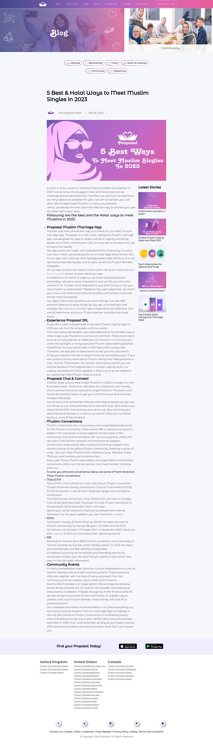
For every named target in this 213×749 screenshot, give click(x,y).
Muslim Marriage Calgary (120, 672)
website (118, 514)
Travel (114, 63)
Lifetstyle (74, 63)
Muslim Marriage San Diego (87, 682)
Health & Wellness (136, 63)
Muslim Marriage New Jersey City (89, 666)
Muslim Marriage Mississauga (122, 669)
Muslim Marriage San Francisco (88, 692)
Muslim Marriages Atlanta (86, 676)
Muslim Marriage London (52, 672)
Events (97, 4)
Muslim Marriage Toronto (119, 679)
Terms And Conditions (151, 732)
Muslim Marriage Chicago (86, 708)
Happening (119, 71)
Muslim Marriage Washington (88, 685)
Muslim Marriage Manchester (54, 669)
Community (98, 71)
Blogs (86, 4)
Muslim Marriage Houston (86, 698)
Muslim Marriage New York (87, 695)
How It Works (72, 4)
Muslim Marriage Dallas (85, 701)
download (76, 308)
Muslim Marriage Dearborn (86, 705)
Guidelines (88, 732)
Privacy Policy (120, 732)
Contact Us (56, 732)
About (58, 4)
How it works (55, 274)
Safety (133, 732)
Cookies (68, 732)
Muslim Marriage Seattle (85, 688)
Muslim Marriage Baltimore (87, 672)
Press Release (103, 732)
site (55, 560)
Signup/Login (142, 4)
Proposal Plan (111, 4)
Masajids (126, 4)
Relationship (95, 63)
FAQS (77, 732)
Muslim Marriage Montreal (120, 666)
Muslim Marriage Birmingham (54, 666)
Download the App (166, 4)
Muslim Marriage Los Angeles (88, 679)
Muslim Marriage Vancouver (121, 676)
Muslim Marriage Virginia (86, 669)
